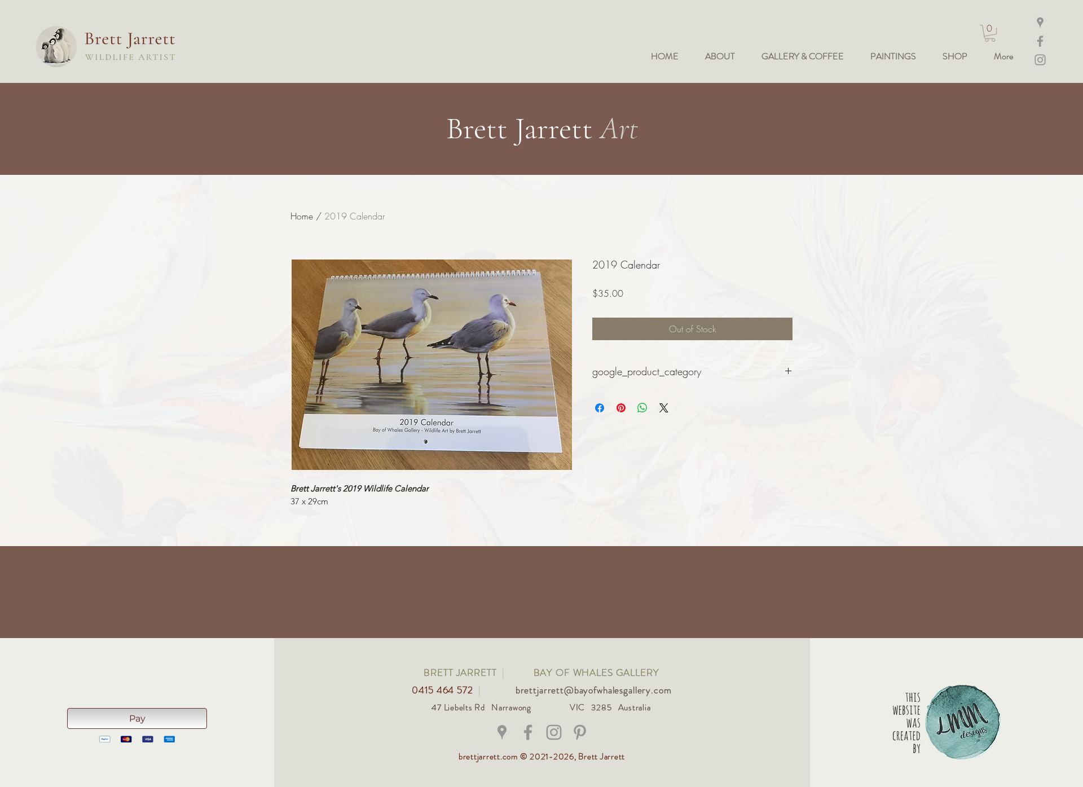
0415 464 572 (444, 690)
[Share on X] (664, 408)
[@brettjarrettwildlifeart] (528, 732)
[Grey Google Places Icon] (502, 732)
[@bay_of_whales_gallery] (554, 732)
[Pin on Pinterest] (621, 408)
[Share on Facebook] (599, 408)
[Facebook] (1040, 41)
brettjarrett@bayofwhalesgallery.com (594, 690)
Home (301, 216)
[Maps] (1040, 22)
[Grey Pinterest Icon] (580, 732)
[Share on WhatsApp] (642, 408)
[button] (990, 33)
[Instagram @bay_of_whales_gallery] (1040, 59)
